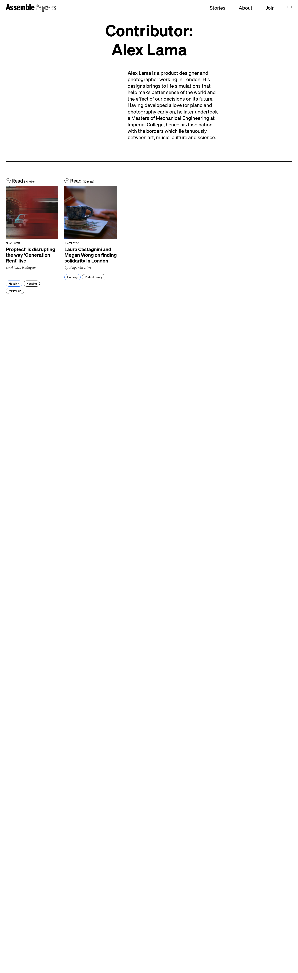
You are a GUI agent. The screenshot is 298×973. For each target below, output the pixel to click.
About (245, 8)
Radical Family (93, 277)
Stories (217, 8)
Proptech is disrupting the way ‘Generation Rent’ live (30, 255)
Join (270, 8)
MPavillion (15, 290)
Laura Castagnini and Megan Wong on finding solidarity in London (90, 255)
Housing (14, 283)
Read (23, 180)
